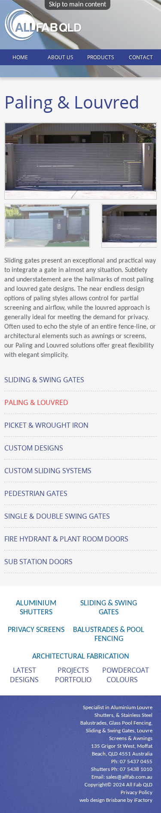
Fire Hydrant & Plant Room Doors (66, 539)
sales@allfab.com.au (129, 777)
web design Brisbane (102, 800)
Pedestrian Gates (35, 493)
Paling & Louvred (36, 402)
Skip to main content (77, 4)
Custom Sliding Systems (47, 470)
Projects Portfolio (73, 674)
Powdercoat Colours (125, 674)
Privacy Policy (136, 792)
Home (20, 57)
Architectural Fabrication (80, 656)
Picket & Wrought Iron (46, 425)
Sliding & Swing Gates (44, 379)
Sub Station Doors (38, 561)
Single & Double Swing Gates (57, 516)
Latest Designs (24, 674)
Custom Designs (33, 448)
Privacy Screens (36, 630)
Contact (141, 57)
